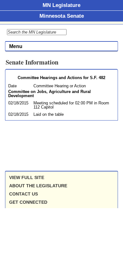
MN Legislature (61, 5)
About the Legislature (38, 185)
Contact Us (23, 193)
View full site (26, 177)
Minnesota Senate (61, 16)
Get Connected (28, 202)
